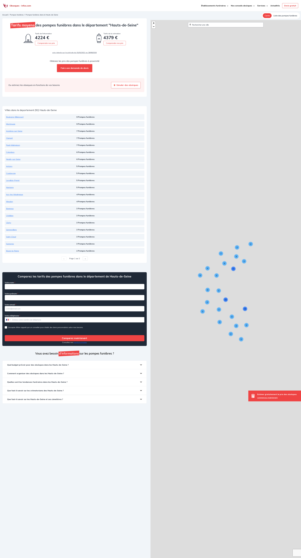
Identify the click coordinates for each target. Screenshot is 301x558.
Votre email (10, 304)
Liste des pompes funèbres (285, 15)
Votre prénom (11, 293)
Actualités (275, 5)
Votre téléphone (12, 315)
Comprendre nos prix (46, 43)
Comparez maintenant (74, 338)
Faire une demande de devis (75, 68)
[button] (250, 244)
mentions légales (80, 342)
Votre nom (10, 282)
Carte (267, 15)
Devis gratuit (290, 5)
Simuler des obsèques (127, 85)
